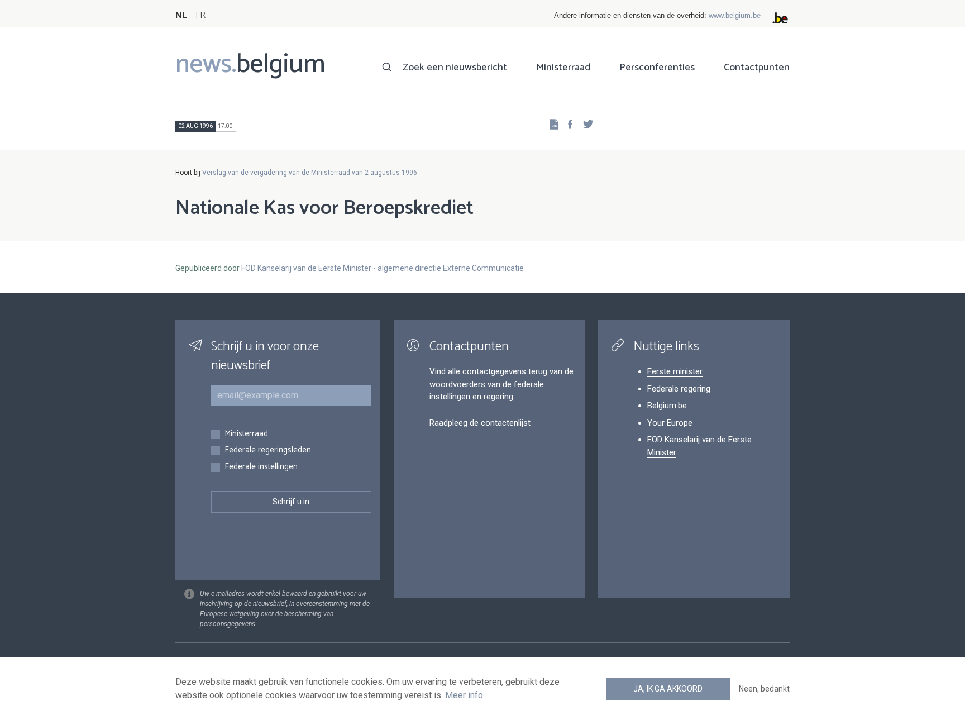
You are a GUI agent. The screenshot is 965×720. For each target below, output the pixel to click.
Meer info (464, 695)
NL (181, 15)
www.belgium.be (735, 15)
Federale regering (678, 389)
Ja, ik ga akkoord (668, 688)
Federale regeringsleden (267, 450)
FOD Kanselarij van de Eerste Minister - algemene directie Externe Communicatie (382, 268)
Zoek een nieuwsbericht (455, 67)
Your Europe (669, 423)
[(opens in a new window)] (566, 123)
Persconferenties (657, 67)
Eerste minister (675, 371)
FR (200, 15)
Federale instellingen (261, 467)
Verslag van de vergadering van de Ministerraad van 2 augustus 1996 (309, 173)
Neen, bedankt (764, 688)
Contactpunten (757, 67)
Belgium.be (667, 405)
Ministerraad (563, 67)
